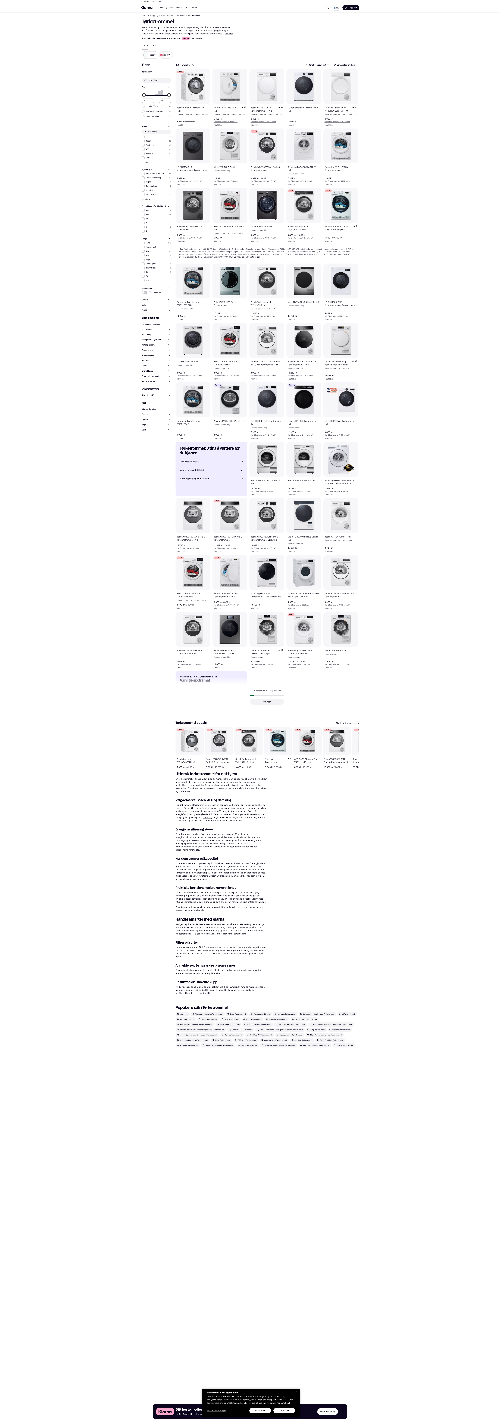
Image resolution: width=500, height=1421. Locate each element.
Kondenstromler (183, 863)
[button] (336, 8)
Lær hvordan (197, 38)
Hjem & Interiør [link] (167, 16)
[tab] (145, 45)
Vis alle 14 (146, 199)
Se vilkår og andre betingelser (247, 257)
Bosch (213, 805)
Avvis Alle (260, 1410)
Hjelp (194, 8)
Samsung (207, 817)
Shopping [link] (154, 16)
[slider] (144, 95)
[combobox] (317, 65)
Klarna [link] (144, 16)
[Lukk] (296, 1392)
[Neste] (354, 747)
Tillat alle (284, 1410)
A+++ (198, 837)
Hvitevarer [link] (180, 16)
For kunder (145, 2)
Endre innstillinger (216, 1410)
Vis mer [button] (267, 701)
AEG (219, 811)
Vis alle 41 (146, 162)
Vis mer (229, 33)
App (187, 8)
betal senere (240, 933)
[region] (251, 1403)
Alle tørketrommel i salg (347, 723)
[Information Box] (192, 65)
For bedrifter (156, 2)
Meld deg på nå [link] (327, 1411)
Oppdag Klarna (166, 8)
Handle (179, 8)
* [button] (226, 122)
